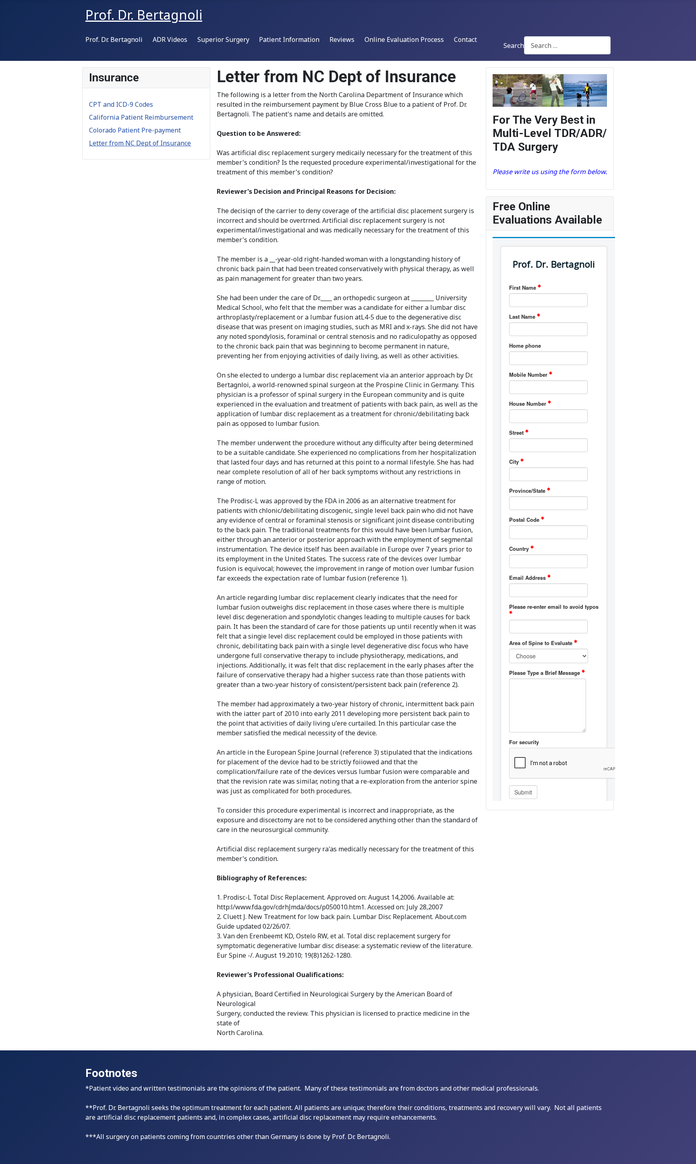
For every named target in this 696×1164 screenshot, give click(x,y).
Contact (465, 39)
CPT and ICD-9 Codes (121, 104)
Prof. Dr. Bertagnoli (114, 39)
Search (513, 45)
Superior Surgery (223, 39)
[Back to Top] (682, 1149)
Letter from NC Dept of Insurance (140, 143)
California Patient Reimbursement (141, 117)
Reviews (341, 39)
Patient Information (289, 39)
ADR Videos (170, 39)
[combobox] (567, 45)
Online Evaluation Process (404, 39)
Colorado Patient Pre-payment (135, 130)
